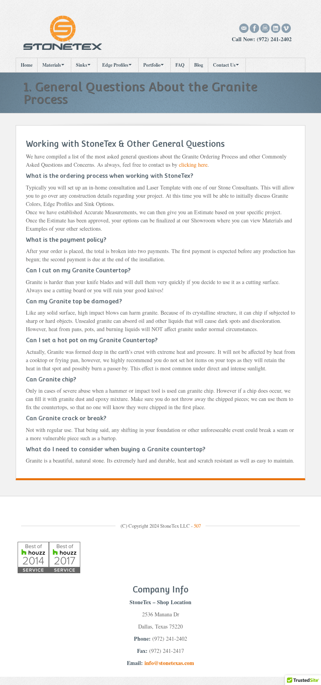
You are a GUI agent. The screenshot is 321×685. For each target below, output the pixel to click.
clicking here (193, 164)
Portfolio (151, 65)
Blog (198, 65)
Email (244, 28)
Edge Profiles (115, 65)
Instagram (265, 28)
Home (26, 65)
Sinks (81, 65)
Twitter (286, 28)
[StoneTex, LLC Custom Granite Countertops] (62, 32)
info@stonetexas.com (169, 663)
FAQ (179, 65)
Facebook (255, 28)
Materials (51, 65)
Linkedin (276, 28)
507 (197, 525)
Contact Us (224, 65)
